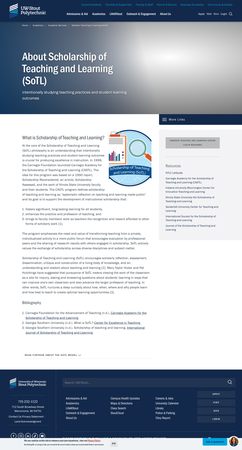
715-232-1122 (28, 402)
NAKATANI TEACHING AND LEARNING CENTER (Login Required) (193, 142)
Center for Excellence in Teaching (117, 323)
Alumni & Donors (167, 4)
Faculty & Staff (144, 4)
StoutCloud (117, 413)
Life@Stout (116, 14)
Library (160, 408)
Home (25, 25)
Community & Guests (220, 4)
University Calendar (167, 403)
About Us (165, 14)
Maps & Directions (122, 403)
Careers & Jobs (164, 398)
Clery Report (163, 418)
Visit (209, 14)
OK (114, 443)
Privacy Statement (33, 416)
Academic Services (57, 25)
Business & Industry (192, 4)
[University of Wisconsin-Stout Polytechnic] (28, 386)
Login (224, 14)
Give (216, 14)
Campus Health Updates (125, 398)
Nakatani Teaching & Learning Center (90, 25)
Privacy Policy (93, 440)
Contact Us (15, 416)
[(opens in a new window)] (13, 436)
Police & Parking (165, 413)
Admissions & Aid (77, 14)
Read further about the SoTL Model (51, 355)
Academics (98, 14)
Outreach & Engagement (141, 14)
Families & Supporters (118, 4)
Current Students (91, 4)
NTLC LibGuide (174, 173)
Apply (201, 14)
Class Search (118, 408)
